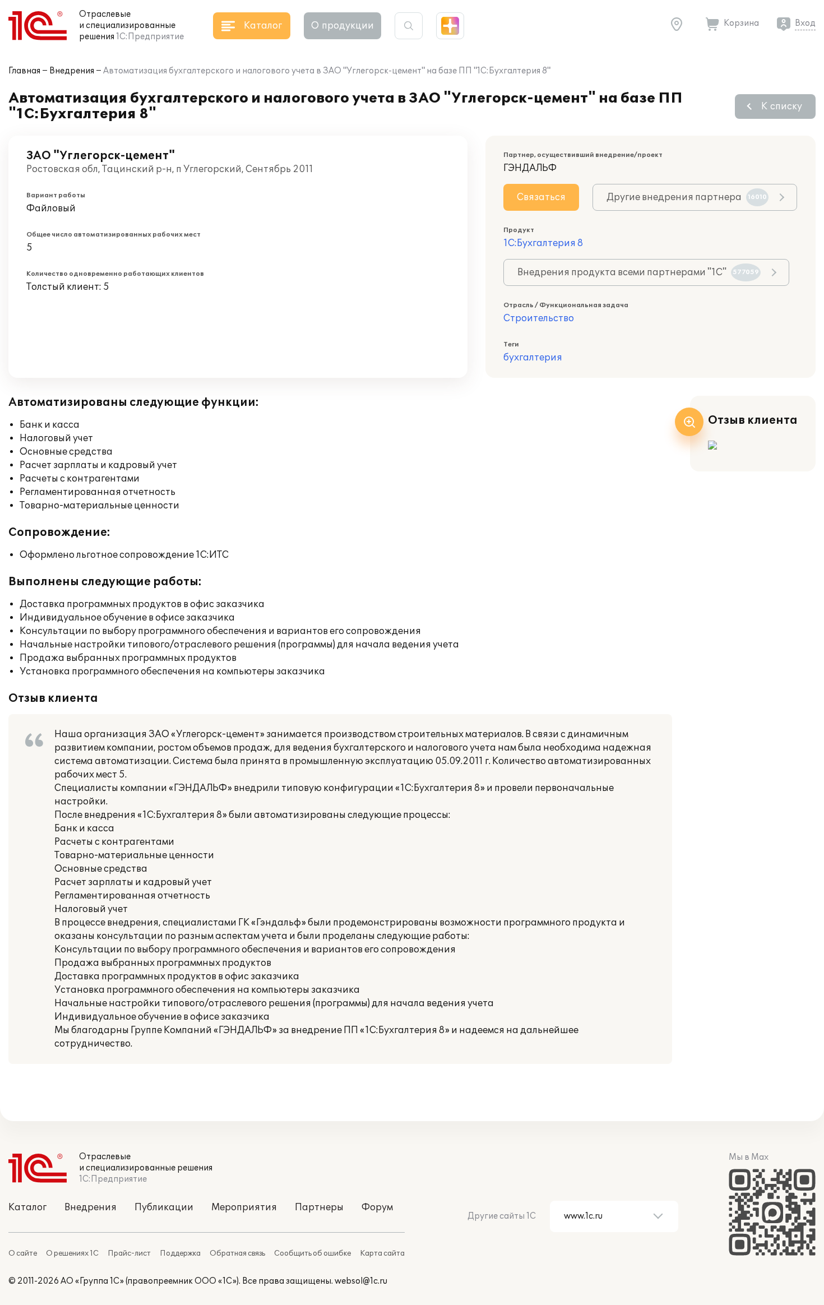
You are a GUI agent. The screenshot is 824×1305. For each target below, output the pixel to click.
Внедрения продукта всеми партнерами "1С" (638, 272)
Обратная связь (237, 1253)
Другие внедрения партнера (687, 197)
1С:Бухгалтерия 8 (543, 243)
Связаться (541, 197)
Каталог (27, 1207)
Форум (377, 1207)
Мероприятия (244, 1207)
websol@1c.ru (361, 1281)
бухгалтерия (532, 357)
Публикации (164, 1207)
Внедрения (71, 71)
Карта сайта (382, 1253)
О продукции (342, 25)
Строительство (538, 318)
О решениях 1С (72, 1253)
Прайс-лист (129, 1253)
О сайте (22, 1253)
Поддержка (180, 1253)
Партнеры (319, 1207)
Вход (805, 23)
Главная (24, 71)
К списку (781, 106)
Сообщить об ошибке (312, 1253)
